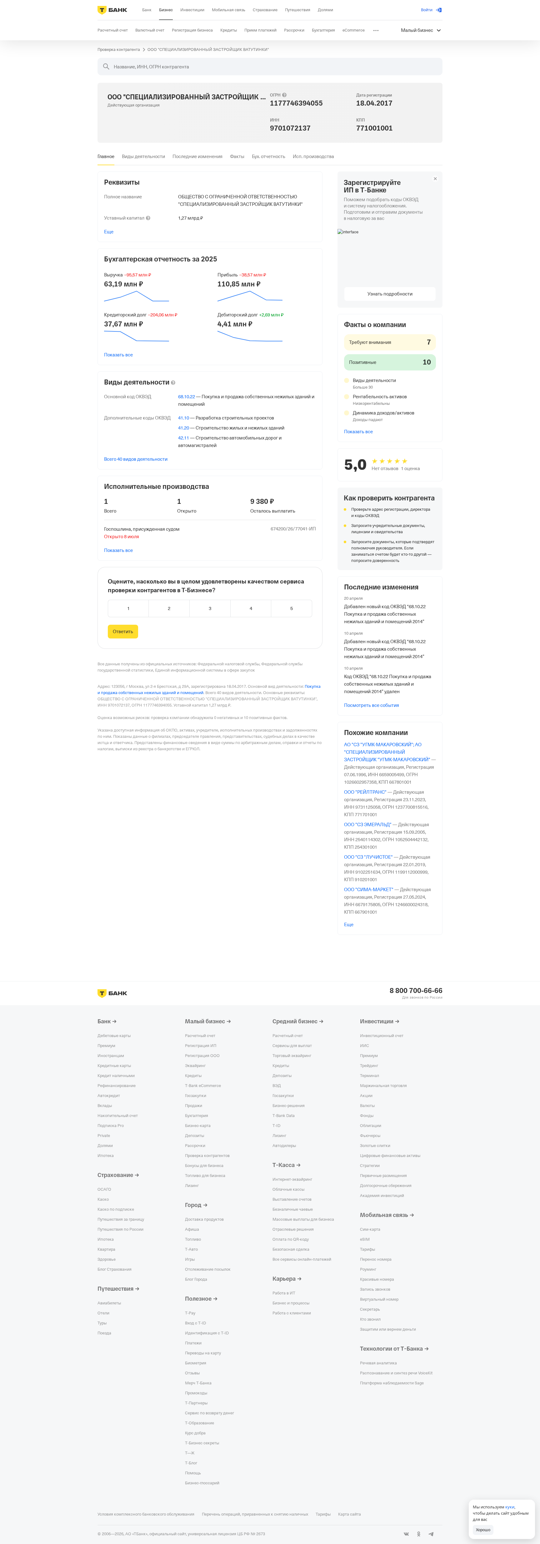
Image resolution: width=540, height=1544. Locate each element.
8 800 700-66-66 (416, 990)
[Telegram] (431, 1534)
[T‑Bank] (112, 10)
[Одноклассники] (418, 1534)
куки (509, 1507)
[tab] (106, 156)
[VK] (406, 1534)
